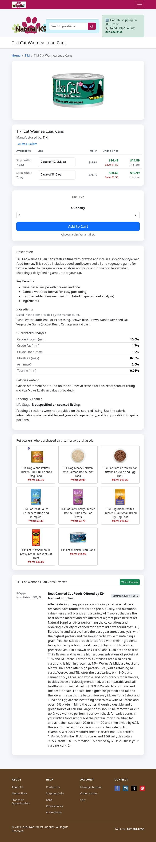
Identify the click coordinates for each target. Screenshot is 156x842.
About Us (17, 787)
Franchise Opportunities (21, 801)
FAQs (49, 800)
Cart (83, 800)
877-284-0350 (114, 32)
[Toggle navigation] (139, 4)
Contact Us (53, 787)
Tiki (27, 55)
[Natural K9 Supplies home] (19, 5)
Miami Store (19, 793)
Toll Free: (129, 829)
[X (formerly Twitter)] (134, 788)
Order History (89, 793)
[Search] (92, 26)
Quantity (78, 208)
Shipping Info (55, 793)
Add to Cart (78, 226)
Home (16, 55)
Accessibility (54, 812)
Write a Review (27, 143)
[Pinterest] (142, 788)
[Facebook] (117, 788)
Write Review (129, 582)
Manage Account (91, 787)
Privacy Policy (54, 806)
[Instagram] (125, 788)
